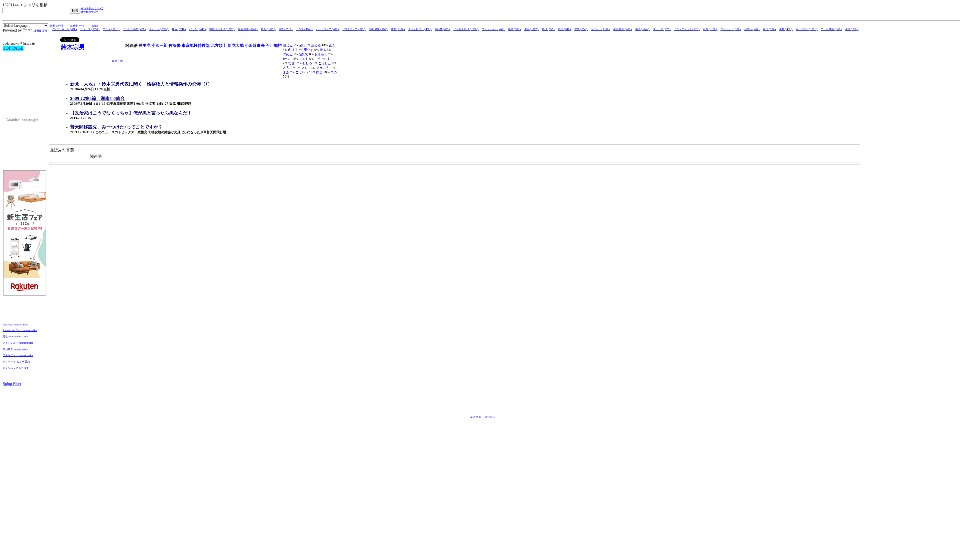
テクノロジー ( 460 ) (420, 29)
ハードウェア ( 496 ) (327, 29)
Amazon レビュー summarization (20, 330)
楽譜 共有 (475, 417)
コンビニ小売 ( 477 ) (134, 29)
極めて (303, 54)
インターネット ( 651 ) (64, 29)
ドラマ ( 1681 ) (304, 29)
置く (332, 45)
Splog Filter (12, 383)
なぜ (291, 63)
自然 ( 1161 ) (710, 29)
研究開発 (490, 417)
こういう (301, 72)
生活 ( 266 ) (852, 29)
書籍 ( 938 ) (514, 29)
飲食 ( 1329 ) (268, 29)
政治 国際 (117, 60)
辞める (288, 54)
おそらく (320, 54)
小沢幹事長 (255, 45)
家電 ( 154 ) (581, 29)
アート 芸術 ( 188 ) (831, 29)
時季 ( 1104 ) (398, 29)
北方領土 (219, 45)
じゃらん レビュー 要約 (16, 367)
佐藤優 (175, 45)
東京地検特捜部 (196, 45)
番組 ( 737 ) (548, 29)
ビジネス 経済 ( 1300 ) (466, 29)
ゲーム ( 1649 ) (197, 29)
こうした (324, 63)
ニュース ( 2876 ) (90, 29)
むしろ (307, 63)
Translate (40, 30)
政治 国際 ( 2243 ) (248, 29)
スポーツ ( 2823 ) (159, 29)
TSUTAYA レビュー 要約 (16, 361)
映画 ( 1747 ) (179, 29)
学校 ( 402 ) (786, 29)
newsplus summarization (15, 324)
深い (302, 45)
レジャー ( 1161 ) (600, 29)
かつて (288, 59)
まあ (286, 72)
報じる (288, 45)
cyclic (95, 25)
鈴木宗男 (73, 47)
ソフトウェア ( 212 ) (354, 29)
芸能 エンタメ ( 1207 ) (222, 29)
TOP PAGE (13, 48)
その (333, 72)
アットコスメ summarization (18, 342)
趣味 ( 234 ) (769, 29)
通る (323, 50)
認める (316, 45)
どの (305, 68)
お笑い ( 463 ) (752, 29)
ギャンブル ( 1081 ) (807, 29)
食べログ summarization (15, 349)
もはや (303, 59)
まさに (332, 59)
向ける (293, 50)
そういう (322, 68)
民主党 (145, 45)
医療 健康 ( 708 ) (378, 29)
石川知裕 (274, 45)
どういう (289, 68)
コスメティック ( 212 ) (687, 29)
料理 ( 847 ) (564, 29)
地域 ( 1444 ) (642, 29)
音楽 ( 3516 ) (286, 29)
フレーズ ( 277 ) (662, 29)
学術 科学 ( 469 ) (622, 29)
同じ (319, 72)
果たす (309, 50)
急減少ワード (78, 25)
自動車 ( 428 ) (442, 29)
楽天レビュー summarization (18, 355)
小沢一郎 (160, 45)
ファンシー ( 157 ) (730, 29)
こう (317, 59)
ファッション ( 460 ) (493, 29)
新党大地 (236, 45)
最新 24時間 (57, 25)
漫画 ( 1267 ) (531, 29)
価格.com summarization (15, 336)
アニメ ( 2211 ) (111, 29)
